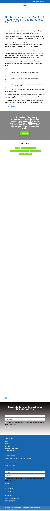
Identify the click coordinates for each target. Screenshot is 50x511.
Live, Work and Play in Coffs (12, 452)
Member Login (36, 1)
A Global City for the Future (11, 448)
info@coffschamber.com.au (12, 498)
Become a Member (9, 445)
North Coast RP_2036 (10, 106)
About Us (7, 441)
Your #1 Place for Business (11, 446)
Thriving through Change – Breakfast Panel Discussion (18, 458)
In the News (7, 25)
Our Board (7, 443)
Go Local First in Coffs (10, 450)
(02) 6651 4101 (8, 495)
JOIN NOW (42, 1)
